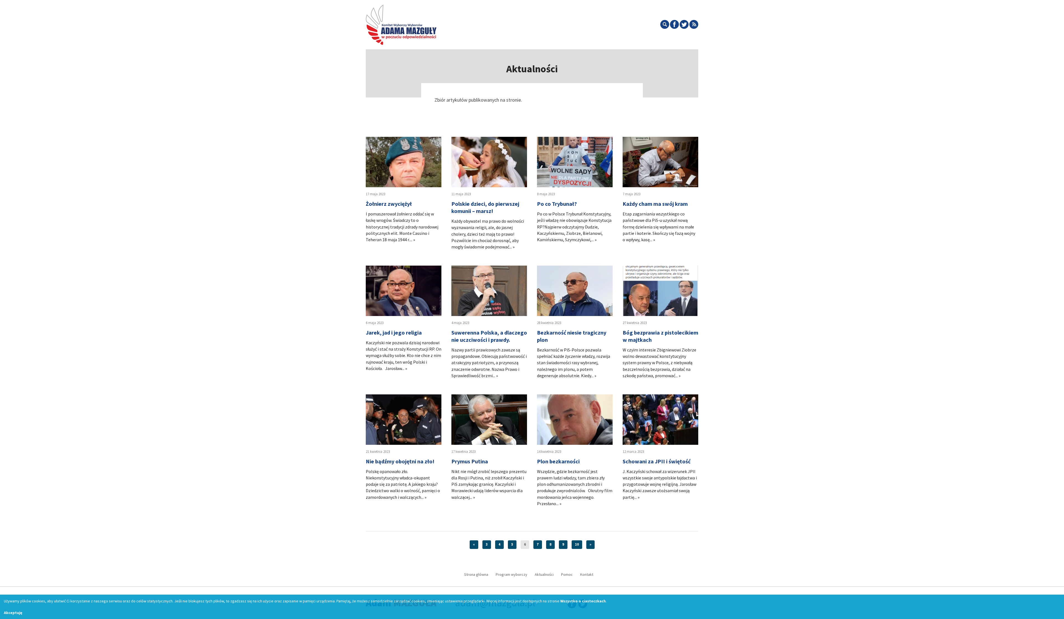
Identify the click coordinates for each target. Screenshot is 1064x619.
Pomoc (567, 574)
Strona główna (476, 574)
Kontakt (586, 574)
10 (577, 544)
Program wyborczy (511, 574)
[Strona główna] (401, 23)
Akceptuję (13, 612)
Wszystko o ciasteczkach (583, 601)
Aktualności (544, 574)
